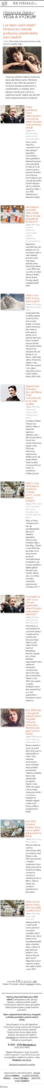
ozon (36, 512)
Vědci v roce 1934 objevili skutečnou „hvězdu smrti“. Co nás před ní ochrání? (33, 491)
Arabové (29, 227)
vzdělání (29, 235)
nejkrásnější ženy (32, 742)
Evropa (28, 241)
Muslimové (30, 230)
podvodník (34, 139)
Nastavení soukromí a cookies (22, 1064)
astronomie (35, 506)
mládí (15, 41)
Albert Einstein (31, 622)
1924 (33, 617)
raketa (33, 842)
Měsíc (28, 842)
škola (35, 233)
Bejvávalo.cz (29, 1044)
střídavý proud (31, 415)
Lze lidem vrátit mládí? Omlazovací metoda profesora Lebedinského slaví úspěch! (20, 31)
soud (27, 139)
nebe (27, 307)
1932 (33, 839)
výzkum (6, 43)
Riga (20, 43)
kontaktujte (11, 1037)
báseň (28, 417)
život (33, 509)
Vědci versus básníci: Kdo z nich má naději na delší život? (33, 906)
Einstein (29, 133)
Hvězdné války (31, 514)
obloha (38, 304)
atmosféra (30, 512)
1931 (33, 130)
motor (35, 412)
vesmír (38, 839)
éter (37, 617)
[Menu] (4, 3)
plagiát (28, 136)
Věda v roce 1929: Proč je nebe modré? (33, 298)
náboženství (30, 238)
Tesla (38, 406)
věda (38, 41)
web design (21, 1059)
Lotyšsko (13, 43)
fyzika (35, 133)
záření (38, 307)
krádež (34, 136)
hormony (32, 41)
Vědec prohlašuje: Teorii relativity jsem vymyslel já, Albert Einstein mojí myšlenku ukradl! (34, 117)
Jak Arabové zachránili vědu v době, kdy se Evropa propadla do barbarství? (33, 214)
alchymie (35, 241)
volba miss (35, 739)
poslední (30, 984)
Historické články (18, 12)
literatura (29, 919)
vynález (29, 412)
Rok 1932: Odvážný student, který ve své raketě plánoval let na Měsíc (33, 828)
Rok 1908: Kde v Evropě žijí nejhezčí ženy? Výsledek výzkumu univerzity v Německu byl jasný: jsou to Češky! (33, 721)
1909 (33, 224)
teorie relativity (32, 620)
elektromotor (31, 409)
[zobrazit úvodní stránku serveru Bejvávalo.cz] (24, 4)
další (35, 981)
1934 (11, 41)
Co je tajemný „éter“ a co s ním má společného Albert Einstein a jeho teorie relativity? (34, 605)
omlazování (23, 41)
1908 (33, 736)
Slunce (32, 307)
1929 (33, 304)
